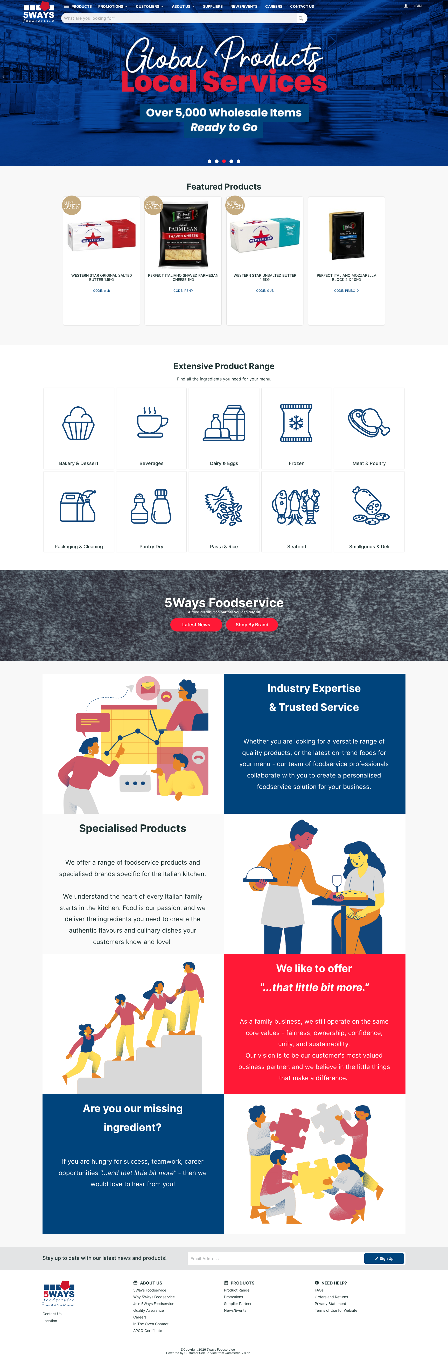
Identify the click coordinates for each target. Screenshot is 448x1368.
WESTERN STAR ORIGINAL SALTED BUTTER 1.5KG (101, 277)
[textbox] (179, 18)
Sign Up (387, 1258)
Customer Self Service (200, 1353)
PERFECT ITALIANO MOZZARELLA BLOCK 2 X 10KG (346, 277)
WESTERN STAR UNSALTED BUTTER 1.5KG (265, 277)
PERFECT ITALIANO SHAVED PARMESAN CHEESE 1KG (183, 277)
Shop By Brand (252, 624)
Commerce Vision (237, 1353)
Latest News (196, 624)
